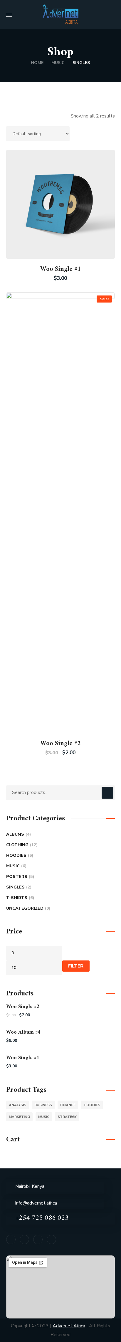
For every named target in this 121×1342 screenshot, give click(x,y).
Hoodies (19, 855)
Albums (17, 834)
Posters (19, 876)
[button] (112, 14)
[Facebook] (11, 1239)
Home (37, 62)
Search (107, 792)
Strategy (67, 1116)
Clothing (21, 845)
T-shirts (19, 898)
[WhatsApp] (24, 1239)
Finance (67, 1105)
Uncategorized (27, 908)
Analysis (17, 1105)
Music (58, 62)
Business (43, 1105)
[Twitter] (38, 1239)
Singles (18, 887)
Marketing (19, 1116)
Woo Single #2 (60, 743)
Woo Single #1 (60, 269)
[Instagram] (51, 1239)
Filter (75, 966)
